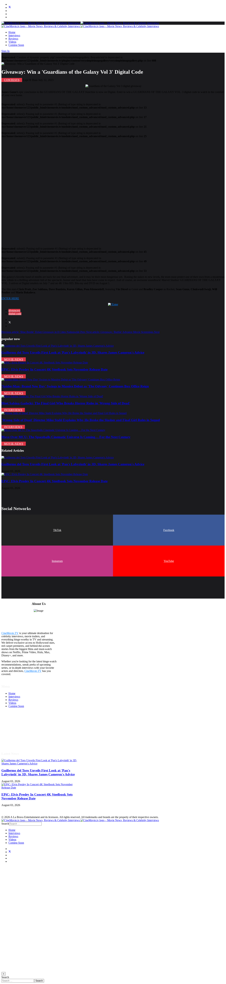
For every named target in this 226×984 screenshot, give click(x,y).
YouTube (169, 561)
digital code (14, 313)
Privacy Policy (16, 731)
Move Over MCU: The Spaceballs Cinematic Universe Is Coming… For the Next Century (65, 437)
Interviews (14, 35)
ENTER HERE (10, 298)
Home (11, 32)
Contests (11, 79)
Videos (12, 41)
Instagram (57, 561)
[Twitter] (9, 7)
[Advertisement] (107, 191)
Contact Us (14, 741)
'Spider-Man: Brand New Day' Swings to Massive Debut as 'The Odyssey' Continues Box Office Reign (75, 386)
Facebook (168, 530)
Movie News (13, 359)
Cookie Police (16, 734)
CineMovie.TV (10, 633)
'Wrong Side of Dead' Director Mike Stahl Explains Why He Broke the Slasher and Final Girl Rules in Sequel (80, 420)
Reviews (13, 38)
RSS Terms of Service (20, 728)
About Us (13, 738)
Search (5, 823)
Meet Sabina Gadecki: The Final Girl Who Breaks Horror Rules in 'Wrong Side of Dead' (65, 403)
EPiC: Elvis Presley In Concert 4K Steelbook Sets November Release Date (54, 369)
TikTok (57, 530)
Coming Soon (16, 44)
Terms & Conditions (19, 725)
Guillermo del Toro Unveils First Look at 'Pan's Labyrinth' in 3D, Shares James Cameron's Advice (72, 352)
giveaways (14, 310)
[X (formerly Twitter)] (9, 322)
